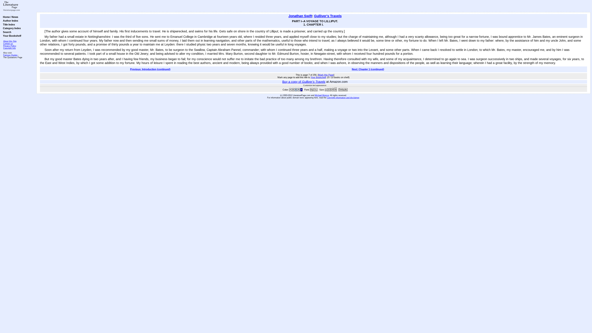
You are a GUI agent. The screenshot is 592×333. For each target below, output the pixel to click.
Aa (311, 89)
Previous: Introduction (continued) (150, 69)
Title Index (8, 24)
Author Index (10, 20)
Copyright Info (9, 48)
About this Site (9, 41)
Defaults (343, 89)
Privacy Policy (9, 46)
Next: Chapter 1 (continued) (368, 69)
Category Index (11, 28)
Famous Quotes (10, 55)
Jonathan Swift (300, 16)
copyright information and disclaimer (343, 98)
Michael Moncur (322, 95)
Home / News (10, 17)
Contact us (8, 43)
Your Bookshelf (11, 35)
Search (6, 32)
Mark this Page (326, 75)
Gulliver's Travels (328, 16)
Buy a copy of (303, 81)
